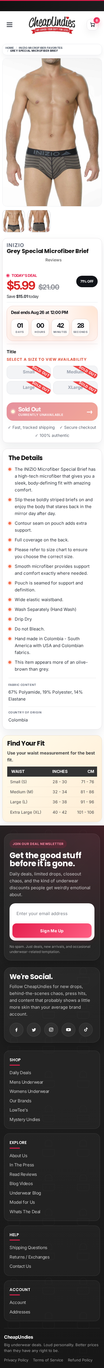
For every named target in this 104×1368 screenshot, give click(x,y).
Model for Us (22, 1202)
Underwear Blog (25, 1193)
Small (29, 372)
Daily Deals (20, 1072)
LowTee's (19, 1110)
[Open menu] (9, 24)
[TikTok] (86, 1030)
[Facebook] (16, 1030)
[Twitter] (34, 1030)
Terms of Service (48, 1360)
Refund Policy (80, 1360)
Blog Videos (21, 1183)
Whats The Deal (25, 1211)
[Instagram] (51, 1030)
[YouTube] (68, 1030)
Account (18, 1302)
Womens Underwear (29, 1091)
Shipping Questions (28, 1247)
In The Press (22, 1165)
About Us (18, 1155)
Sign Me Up (52, 930)
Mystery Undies (25, 1119)
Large (29, 387)
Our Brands (20, 1100)
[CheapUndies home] (52, 25)
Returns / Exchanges (29, 1257)
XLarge (75, 387)
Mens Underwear (26, 1082)
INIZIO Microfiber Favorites (41, 47)
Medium (75, 372)
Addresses (20, 1312)
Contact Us (20, 1266)
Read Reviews (23, 1174)
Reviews (53, 260)
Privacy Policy (16, 1360)
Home (9, 47)
